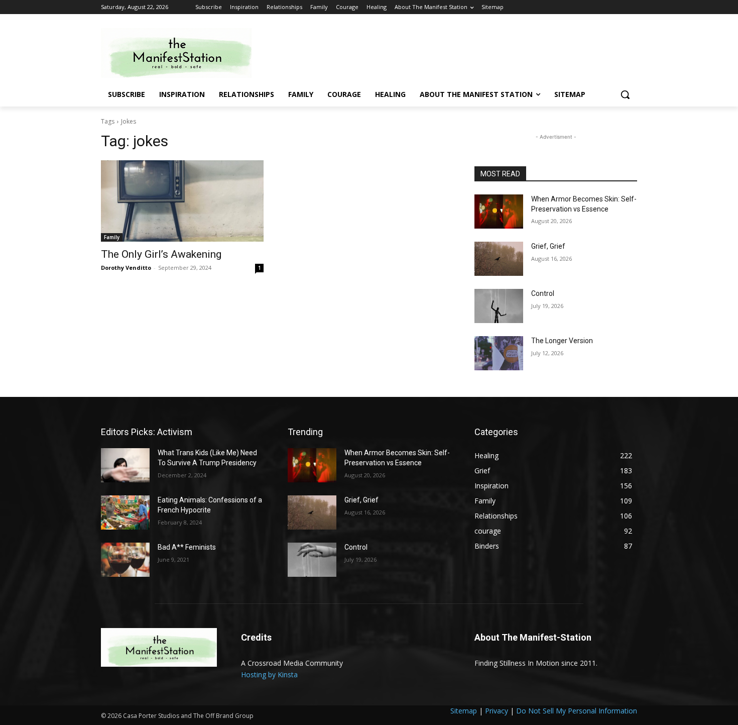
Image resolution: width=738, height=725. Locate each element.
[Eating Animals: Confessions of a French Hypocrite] (125, 512)
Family (111, 237)
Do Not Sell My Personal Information (576, 710)
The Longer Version (562, 341)
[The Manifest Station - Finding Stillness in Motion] (181, 53)
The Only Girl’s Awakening (161, 254)
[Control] (498, 306)
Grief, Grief (548, 246)
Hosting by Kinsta (269, 674)
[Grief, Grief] (498, 259)
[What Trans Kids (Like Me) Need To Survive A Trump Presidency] (125, 465)
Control (542, 293)
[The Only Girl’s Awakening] (182, 201)
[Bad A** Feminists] (125, 560)
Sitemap (463, 710)
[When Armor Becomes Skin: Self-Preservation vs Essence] (498, 211)
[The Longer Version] (498, 353)
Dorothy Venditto (126, 267)
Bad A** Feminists (187, 547)
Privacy (496, 710)
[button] (625, 94)
